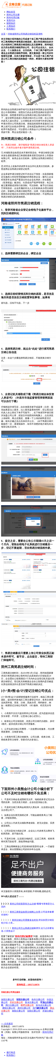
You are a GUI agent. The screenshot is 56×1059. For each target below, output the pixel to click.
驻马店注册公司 (43, 1005)
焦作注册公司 (38, 999)
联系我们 (11, 29)
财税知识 (11, 23)
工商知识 (11, 26)
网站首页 (11, 12)
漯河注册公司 (23, 1008)
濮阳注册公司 (8, 1008)
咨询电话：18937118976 (28, 984)
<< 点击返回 (7, 1023)
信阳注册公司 (33, 1011)
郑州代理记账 (13, 17)
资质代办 (11, 20)
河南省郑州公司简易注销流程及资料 (25, 34)
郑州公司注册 (13, 15)
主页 (3, 34)
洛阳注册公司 (7, 999)
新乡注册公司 (31, 1002)
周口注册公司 (11, 1005)
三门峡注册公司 (40, 1008)
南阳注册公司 (18, 1011)
